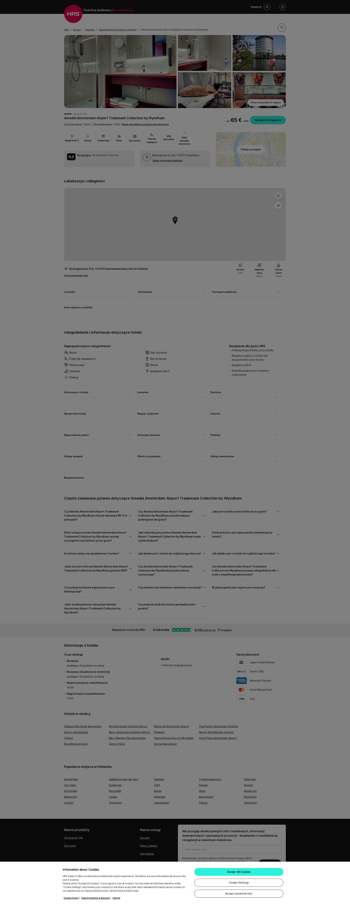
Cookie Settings (239, 882)
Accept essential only (238, 893)
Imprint (116, 898)
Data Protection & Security (95, 898)
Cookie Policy (71, 898)
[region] (175, 883)
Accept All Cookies (239, 871)
